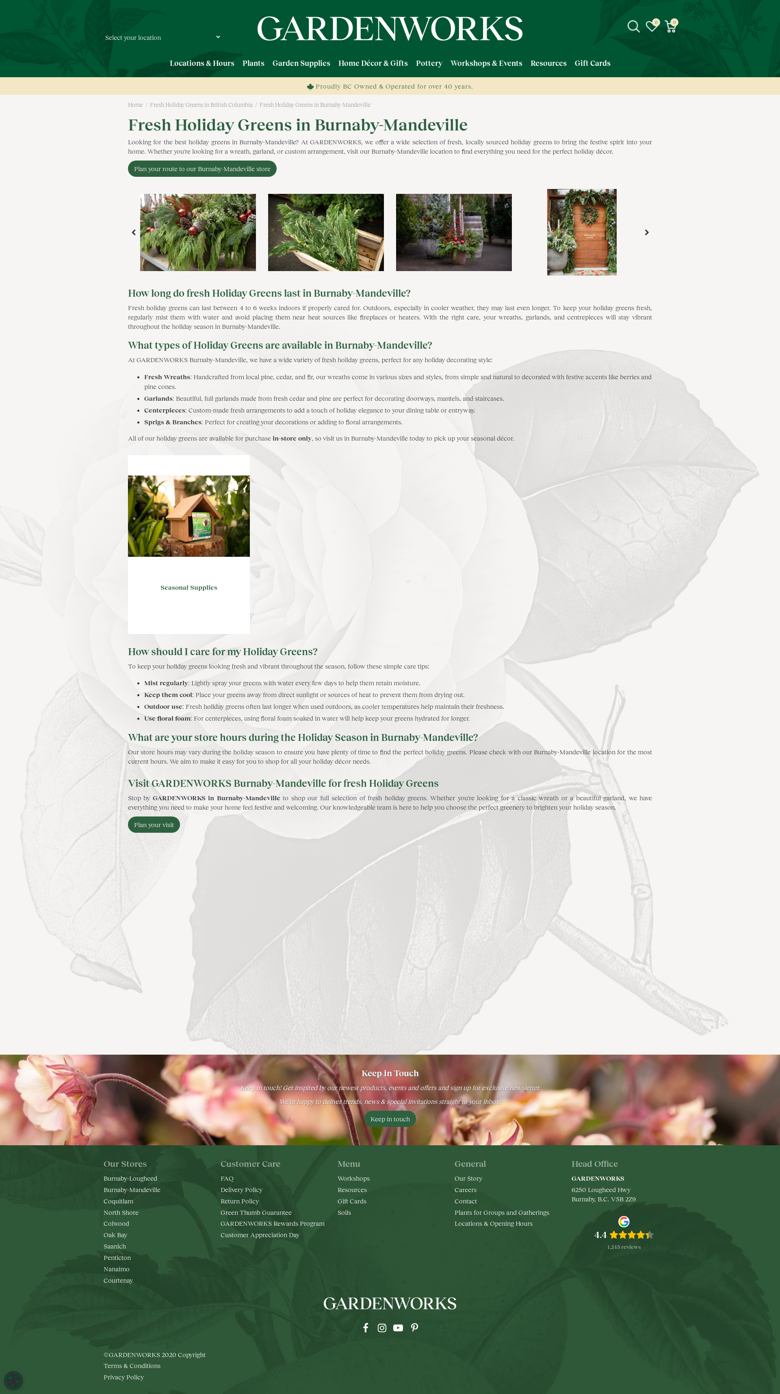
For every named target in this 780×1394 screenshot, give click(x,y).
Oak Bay (115, 1234)
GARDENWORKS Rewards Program (273, 1223)
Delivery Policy (241, 1189)
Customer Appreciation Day (260, 1234)
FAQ (227, 1178)
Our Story (468, 1178)
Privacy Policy (124, 1377)
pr (414, 1328)
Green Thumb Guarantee (256, 1212)
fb (366, 1328)
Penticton (117, 1257)
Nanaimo (117, 1268)
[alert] (13, 1380)
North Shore (121, 1212)
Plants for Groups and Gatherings (502, 1212)
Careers (466, 1189)
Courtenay (118, 1280)
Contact (466, 1201)
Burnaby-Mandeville (132, 1189)
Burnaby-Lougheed (130, 1178)
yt (398, 1328)
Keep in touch (390, 1119)
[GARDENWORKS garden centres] (390, 28)
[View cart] (670, 26)
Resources (352, 1189)
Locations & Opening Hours (494, 1223)
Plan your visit (154, 824)
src (634, 26)
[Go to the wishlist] (652, 26)
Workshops (354, 1178)
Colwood (116, 1223)
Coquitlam (118, 1201)
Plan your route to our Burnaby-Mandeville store (202, 168)
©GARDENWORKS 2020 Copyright (155, 1354)
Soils (344, 1212)
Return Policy (240, 1201)
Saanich (115, 1246)
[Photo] (198, 232)
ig (382, 1328)
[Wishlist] (652, 26)
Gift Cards (352, 1201)
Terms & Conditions (132, 1365)
